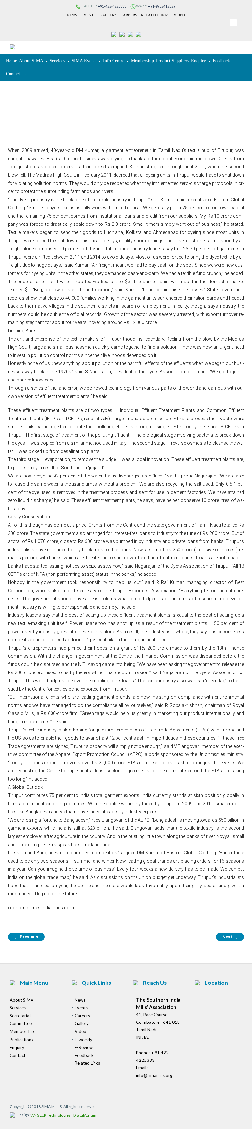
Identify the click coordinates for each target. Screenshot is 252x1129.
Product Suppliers (172, 60)
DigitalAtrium (84, 1115)
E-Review (84, 1047)
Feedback (221, 60)
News (72, 15)
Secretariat (20, 1015)
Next (230, 937)
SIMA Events (85, 60)
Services (58, 60)
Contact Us (16, 73)
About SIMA (31, 60)
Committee (21, 1023)
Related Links (155, 15)
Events (88, 15)
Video (179, 15)
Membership (142, 60)
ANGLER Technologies (51, 1115)
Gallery (108, 15)
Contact (17, 1055)
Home (11, 60)
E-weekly (83, 1039)
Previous (26, 937)
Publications (21, 1039)
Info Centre (114, 60)
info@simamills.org (154, 1075)
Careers (129, 15)
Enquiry (199, 60)
